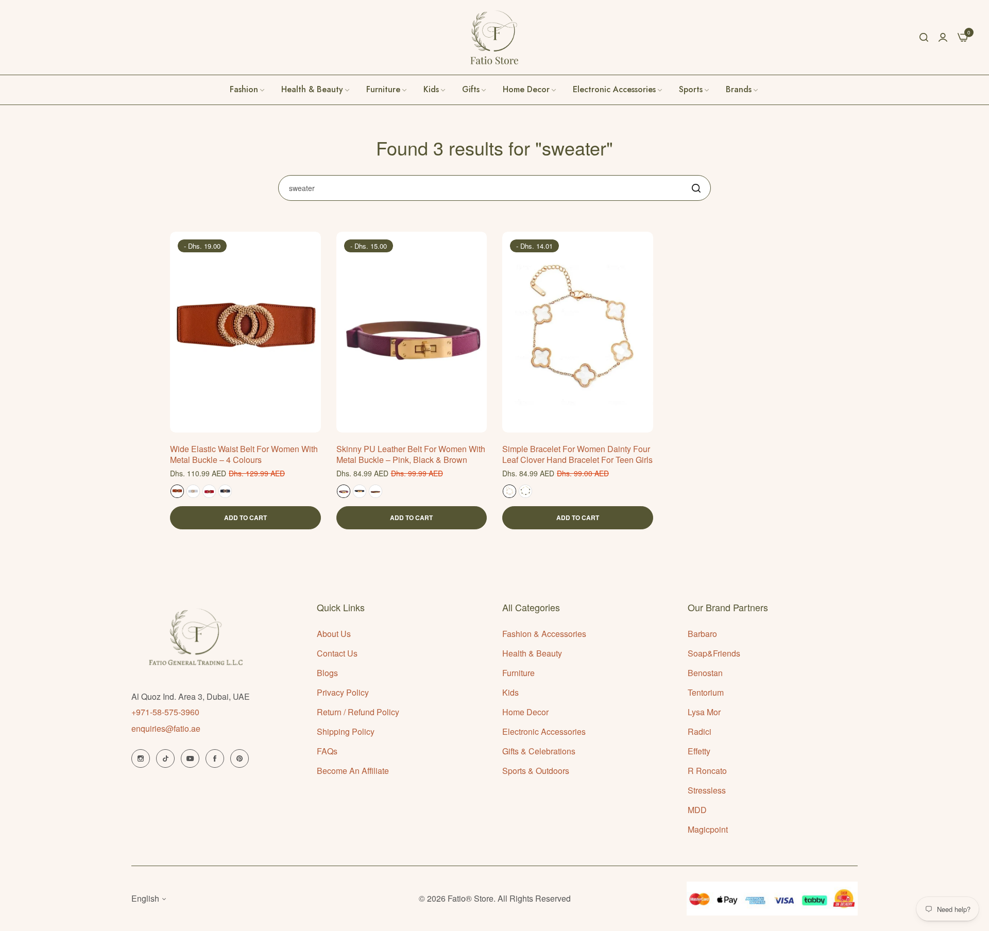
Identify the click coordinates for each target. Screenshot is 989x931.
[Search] (923, 37)
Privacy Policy (343, 692)
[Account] (943, 37)
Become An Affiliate (353, 771)
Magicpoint (708, 829)
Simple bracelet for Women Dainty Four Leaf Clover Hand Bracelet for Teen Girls (577, 454)
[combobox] (494, 188)
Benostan (705, 673)
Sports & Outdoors (535, 771)
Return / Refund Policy (358, 712)
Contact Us (337, 653)
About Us (334, 634)
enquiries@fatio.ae (165, 728)
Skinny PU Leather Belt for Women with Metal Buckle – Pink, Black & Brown (410, 454)
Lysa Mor (704, 712)
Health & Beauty (532, 653)
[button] (309, 251)
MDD (697, 810)
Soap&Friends (714, 653)
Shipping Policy (345, 731)
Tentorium (706, 692)
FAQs (327, 751)
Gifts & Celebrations (538, 751)
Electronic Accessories (544, 731)
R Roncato (707, 771)
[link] (742, 89)
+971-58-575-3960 (165, 712)
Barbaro (702, 634)
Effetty (699, 751)
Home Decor (525, 712)
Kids (510, 692)
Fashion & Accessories (544, 634)
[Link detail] (140, 758)
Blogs (327, 673)
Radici (699, 731)
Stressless (707, 790)
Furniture (518, 673)
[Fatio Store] (494, 37)
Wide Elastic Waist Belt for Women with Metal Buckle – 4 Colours (244, 454)
